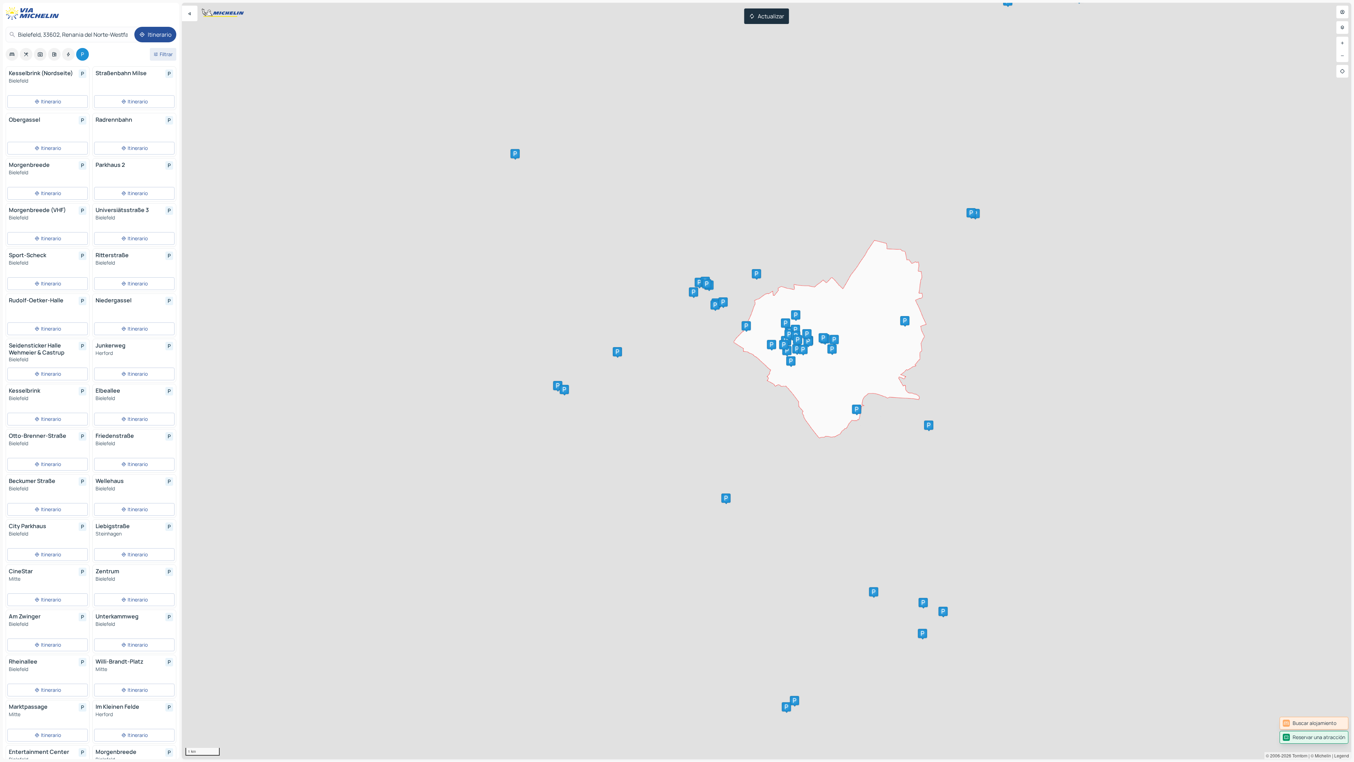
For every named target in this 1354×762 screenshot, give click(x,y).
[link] (1314, 723)
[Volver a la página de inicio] (34, 13)
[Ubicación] (1342, 71)
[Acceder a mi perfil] (1342, 12)
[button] (794, 700)
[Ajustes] (1342, 27)
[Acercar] (1342, 43)
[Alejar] (1342, 55)
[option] (12, 54)
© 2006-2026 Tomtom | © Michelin (1298, 755)
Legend (1341, 755)
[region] (766, 381)
